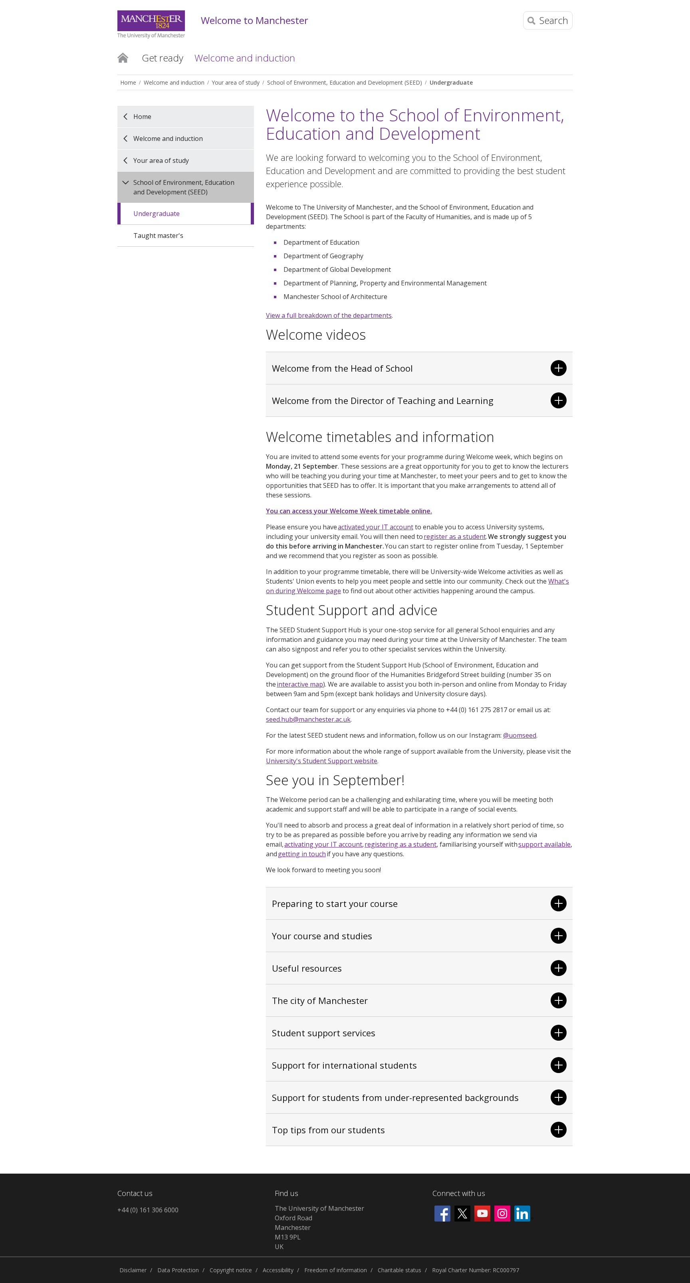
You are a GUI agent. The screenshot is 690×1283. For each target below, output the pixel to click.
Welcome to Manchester (254, 20)
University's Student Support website (321, 760)
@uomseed (519, 735)
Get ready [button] (162, 57)
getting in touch (302, 853)
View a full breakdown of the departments (329, 315)
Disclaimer (133, 1270)
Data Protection (178, 1270)
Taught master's (158, 235)
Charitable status (399, 1270)
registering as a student (400, 844)
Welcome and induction (174, 82)
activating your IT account (323, 844)
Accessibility (278, 1270)
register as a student (455, 536)
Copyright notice (231, 1270)
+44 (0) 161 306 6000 (147, 1210)
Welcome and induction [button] (244, 57)
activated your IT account (375, 527)
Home (122, 57)
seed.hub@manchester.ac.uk (308, 719)
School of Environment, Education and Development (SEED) (344, 82)
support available (544, 844)
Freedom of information (335, 1270)
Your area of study (236, 82)
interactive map (300, 684)
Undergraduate (451, 82)
